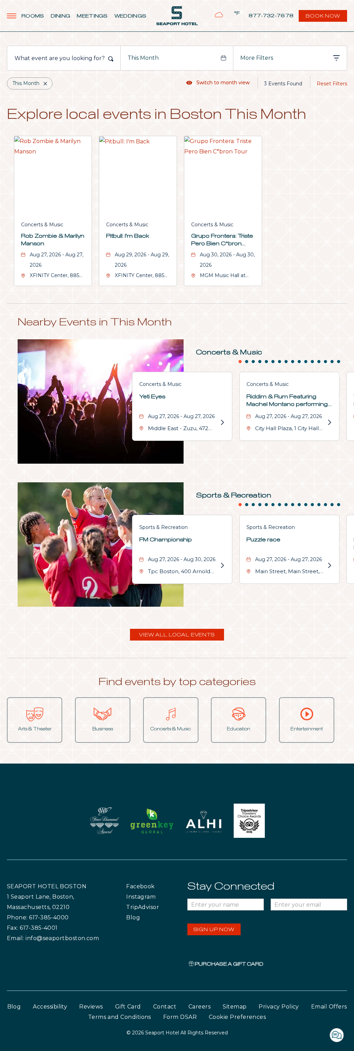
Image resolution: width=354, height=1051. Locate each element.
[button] (177, 635)
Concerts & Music (42, 224)
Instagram (155, 896)
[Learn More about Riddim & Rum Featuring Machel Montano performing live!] (329, 422)
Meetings (92, 16)
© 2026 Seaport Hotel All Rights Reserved (177, 1033)
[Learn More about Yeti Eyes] (222, 422)
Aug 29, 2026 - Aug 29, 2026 (142, 260)
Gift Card (128, 1006)
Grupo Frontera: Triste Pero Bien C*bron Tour (222, 240)
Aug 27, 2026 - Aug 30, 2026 (181, 559)
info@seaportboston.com (62, 938)
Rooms (32, 16)
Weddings (130, 16)
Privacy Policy (279, 1006)
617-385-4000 (49, 917)
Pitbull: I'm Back (127, 236)
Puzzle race (263, 539)
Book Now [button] (324, 18)
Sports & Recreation (233, 495)
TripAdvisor (156, 906)
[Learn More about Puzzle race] (329, 565)
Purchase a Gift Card (228, 964)
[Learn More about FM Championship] (222, 565)
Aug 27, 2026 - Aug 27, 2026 (56, 260)
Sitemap (234, 1006)
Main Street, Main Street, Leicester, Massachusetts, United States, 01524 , (288, 572)
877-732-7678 (271, 15)
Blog (139, 917)
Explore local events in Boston (156, 115)
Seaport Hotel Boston (46, 886)
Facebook (154, 886)
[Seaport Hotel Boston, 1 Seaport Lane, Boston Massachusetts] (177, 15)
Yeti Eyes (152, 396)
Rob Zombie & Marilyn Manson (52, 239)
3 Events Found (283, 84)
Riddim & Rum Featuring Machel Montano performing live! (287, 401)
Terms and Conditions (119, 1017)
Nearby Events (95, 322)
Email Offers (329, 1006)
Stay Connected (230, 886)
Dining (61, 16)
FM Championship (165, 539)
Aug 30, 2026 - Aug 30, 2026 (227, 260)
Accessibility (50, 1006)
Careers (199, 1006)
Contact (164, 1006)
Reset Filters (332, 84)
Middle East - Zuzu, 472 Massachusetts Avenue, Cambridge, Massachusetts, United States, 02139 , (178, 429)
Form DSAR (180, 1017)
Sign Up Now (214, 929)
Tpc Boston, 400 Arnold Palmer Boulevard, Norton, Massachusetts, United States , (183, 572)
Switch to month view (218, 82)
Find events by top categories (177, 682)
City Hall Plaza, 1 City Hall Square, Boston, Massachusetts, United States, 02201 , (287, 429)
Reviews (91, 1006)
